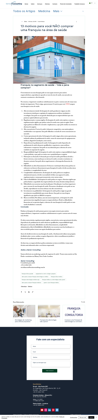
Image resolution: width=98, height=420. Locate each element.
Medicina (44, 11)
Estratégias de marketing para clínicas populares (23, 320)
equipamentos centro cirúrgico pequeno (46, 273)
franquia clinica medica (56, 276)
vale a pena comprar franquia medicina (31, 282)
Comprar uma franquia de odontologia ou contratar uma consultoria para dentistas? (73, 320)
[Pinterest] (53, 410)
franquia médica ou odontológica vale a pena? (53, 279)
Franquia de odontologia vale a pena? (48, 320)
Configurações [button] (73, 417)
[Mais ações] (76, 22)
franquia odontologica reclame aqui (30, 279)
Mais (56, 11)
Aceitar (91, 417)
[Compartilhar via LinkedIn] (29, 292)
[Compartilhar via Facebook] (21, 292)
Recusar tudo (83, 417)
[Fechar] (96, 417)
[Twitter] (57, 410)
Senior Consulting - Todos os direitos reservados (26, 414)
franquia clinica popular (27, 273)
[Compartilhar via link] (32, 292)
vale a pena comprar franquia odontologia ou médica (35, 276)
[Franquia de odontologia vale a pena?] (49, 311)
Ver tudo (83, 302)
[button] (83, 11)
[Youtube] (42, 410)
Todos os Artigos (24, 11)
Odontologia (24, 286)
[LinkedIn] (49, 410)
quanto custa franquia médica (51, 282)
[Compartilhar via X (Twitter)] (25, 292)
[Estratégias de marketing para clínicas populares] (24, 311)
